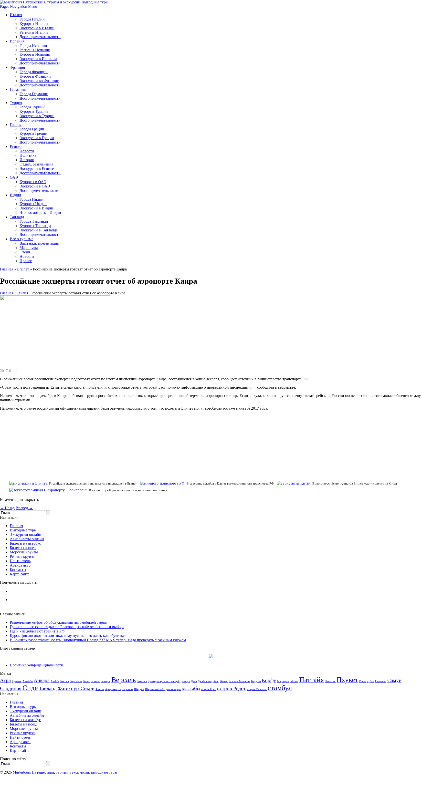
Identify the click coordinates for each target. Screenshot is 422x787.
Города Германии (34, 94)
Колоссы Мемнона (239, 681)
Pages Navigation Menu (18, 6)
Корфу (269, 680)
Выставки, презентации (39, 243)
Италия (16, 15)
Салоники (380, 681)
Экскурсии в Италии (37, 28)
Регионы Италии (34, 32)
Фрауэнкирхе (113, 689)
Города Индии (31, 199)
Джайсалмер (205, 681)
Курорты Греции (33, 133)
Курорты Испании (35, 54)
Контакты (18, 570)
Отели (25, 252)
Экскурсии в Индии (36, 208)
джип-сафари (173, 689)
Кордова (256, 681)
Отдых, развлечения (36, 164)
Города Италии (32, 19)
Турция (16, 103)
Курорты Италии (34, 23)
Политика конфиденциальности (36, 665)
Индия (15, 195)
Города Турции (32, 107)
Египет (16, 147)
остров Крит (208, 689)
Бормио (95, 681)
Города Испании (33, 45)
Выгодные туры (23, 530)
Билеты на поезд (23, 548)
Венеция (105, 681)
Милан (294, 681)
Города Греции (32, 129)
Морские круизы (24, 552)
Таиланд (17, 217)
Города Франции (34, 72)
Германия (18, 89)
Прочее (26, 261)
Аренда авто (20, 565)
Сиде (30, 688)
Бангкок (64, 681)
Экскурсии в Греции (37, 138)
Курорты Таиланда (35, 226)
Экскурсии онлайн (25, 534)
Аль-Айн (27, 681)
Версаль (123, 679)
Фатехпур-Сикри (76, 688)
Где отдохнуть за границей (163, 681)
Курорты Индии (33, 204)
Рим (371, 681)
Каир (216, 681)
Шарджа (139, 689)
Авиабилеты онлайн (27, 539)
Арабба (55, 681)
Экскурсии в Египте (37, 168)
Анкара (42, 680)
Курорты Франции (35, 76)
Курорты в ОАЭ (33, 182)
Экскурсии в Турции (37, 116)
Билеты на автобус (25, 543)
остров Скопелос (257, 689)
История (27, 160)
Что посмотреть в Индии (40, 212)
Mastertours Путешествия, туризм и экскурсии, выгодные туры (65, 772)
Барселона (76, 681)
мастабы (191, 688)
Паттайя (311, 679)
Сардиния (10, 688)
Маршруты (29, 248)
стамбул (280, 688)
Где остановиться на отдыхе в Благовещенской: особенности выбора (67, 627)
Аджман (16, 681)
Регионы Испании (35, 50)
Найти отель (20, 561)
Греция (15, 125)
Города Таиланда (34, 221)
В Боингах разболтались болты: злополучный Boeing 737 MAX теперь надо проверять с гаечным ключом (98, 640)
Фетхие (99, 689)
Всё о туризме (21, 239)
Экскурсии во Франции (39, 81)
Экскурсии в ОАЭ (35, 186)
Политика (28, 155)
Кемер (224, 681)
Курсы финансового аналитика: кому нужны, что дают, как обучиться (68, 635)
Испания (17, 41)
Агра (5, 680)
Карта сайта (20, 574)
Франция (17, 67)
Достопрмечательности (39, 190)
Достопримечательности (40, 37)
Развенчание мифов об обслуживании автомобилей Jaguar (58, 622)
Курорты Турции (34, 111)
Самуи (394, 680)
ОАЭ (14, 177)
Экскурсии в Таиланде (39, 230)
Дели (194, 681)
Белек (86, 681)
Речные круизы (22, 556)
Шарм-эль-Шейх (155, 689)
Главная (6, 269)
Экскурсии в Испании (38, 59)
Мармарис (283, 681)
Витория (142, 681)
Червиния (127, 689)
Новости (27, 151)
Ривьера (364, 681)
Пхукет (347, 679)
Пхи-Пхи (330, 681)
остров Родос (231, 688)
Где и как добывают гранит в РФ (37, 631)
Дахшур (185, 681)
